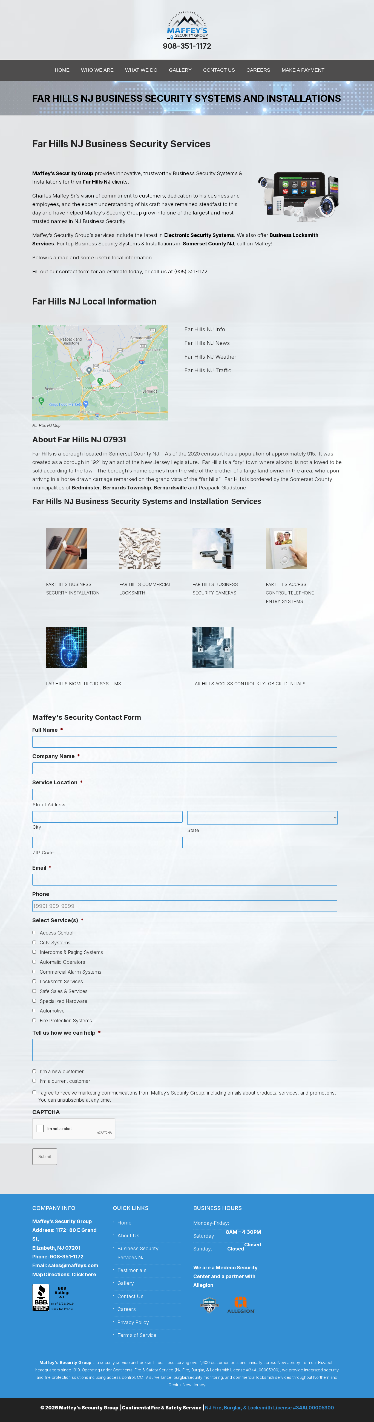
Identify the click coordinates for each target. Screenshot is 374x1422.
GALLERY (180, 70)
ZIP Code (43, 852)
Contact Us (130, 1296)
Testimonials (131, 1270)
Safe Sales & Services (64, 991)
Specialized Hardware (63, 1001)
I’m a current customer (65, 1081)
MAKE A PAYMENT (303, 70)
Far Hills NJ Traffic (208, 370)
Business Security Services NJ (138, 1253)
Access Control (56, 933)
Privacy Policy (133, 1322)
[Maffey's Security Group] (187, 25)
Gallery (125, 1283)
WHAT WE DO (141, 70)
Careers (126, 1309)
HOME (62, 70)
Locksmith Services (61, 981)
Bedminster (86, 487)
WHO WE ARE (97, 70)
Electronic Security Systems (199, 235)
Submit (44, 1156)
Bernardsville (170, 487)
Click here (84, 1274)
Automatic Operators (62, 962)
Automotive (52, 1011)
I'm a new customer (62, 1071)
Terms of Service (136, 1335)
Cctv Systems (55, 942)
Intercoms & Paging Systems (71, 952)
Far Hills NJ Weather (210, 356)
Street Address (49, 804)
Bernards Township (127, 487)
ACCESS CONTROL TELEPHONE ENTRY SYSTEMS (290, 593)
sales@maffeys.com (73, 1265)
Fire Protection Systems (66, 1020)
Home (124, 1223)
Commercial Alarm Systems (70, 972)
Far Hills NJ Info (205, 329)
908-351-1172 (187, 46)
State (193, 830)
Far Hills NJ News (207, 343)
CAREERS (258, 70)
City (37, 827)
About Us (128, 1235)
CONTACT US (219, 70)
